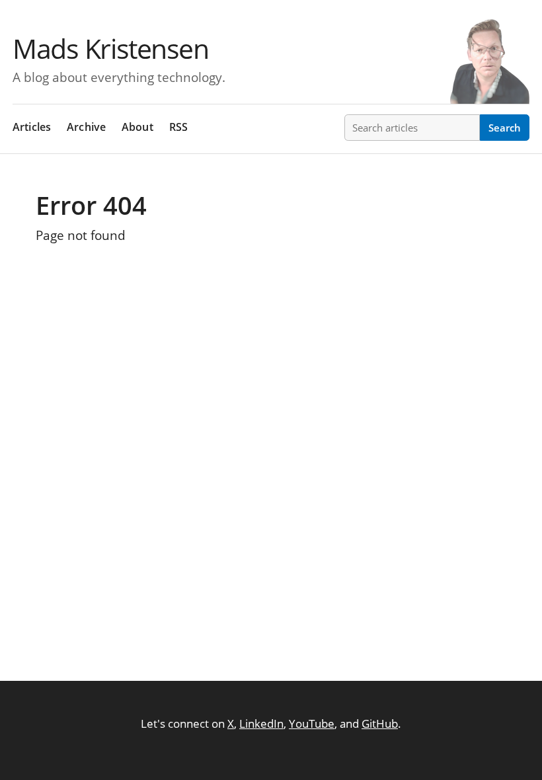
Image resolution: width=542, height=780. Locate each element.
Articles (32, 127)
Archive (86, 127)
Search (504, 127)
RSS (178, 127)
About (137, 127)
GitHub (380, 723)
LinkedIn (261, 723)
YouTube (311, 723)
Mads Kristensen (110, 48)
